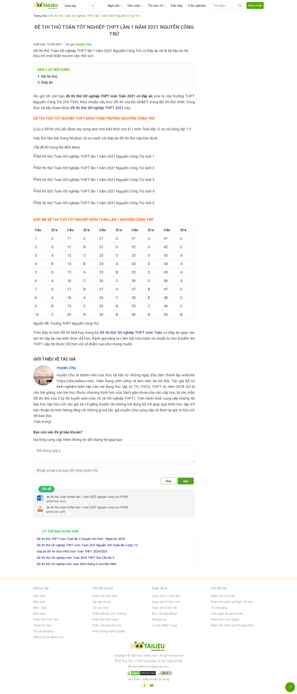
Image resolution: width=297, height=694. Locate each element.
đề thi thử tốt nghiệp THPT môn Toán (131, 332)
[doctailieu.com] (148, 647)
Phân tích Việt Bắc (105, 596)
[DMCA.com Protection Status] (141, 674)
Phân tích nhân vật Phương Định (232, 625)
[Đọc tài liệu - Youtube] (152, 685)
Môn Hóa (39, 613)
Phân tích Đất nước (106, 619)
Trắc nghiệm (197, 5)
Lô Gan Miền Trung (164, 625)
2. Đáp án (45, 82)
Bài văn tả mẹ (102, 602)
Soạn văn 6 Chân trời (166, 602)
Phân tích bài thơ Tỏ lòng (109, 613)
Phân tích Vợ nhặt (223, 596)
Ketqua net (159, 619)
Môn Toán (40, 608)
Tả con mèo (101, 608)
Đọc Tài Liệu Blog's (164, 613)
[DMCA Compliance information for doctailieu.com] (164, 674)
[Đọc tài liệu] (144, 685)
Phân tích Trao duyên (225, 619)
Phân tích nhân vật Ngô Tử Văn (232, 602)
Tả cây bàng (219, 608)
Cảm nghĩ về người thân (227, 613)
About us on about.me (48, 637)
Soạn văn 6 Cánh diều (166, 596)
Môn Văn (39, 596)
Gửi (185, 481)
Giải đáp (177, 5)
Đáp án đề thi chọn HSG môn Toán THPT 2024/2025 (72, 551)
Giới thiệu (134, 679)
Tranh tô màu (42, 625)
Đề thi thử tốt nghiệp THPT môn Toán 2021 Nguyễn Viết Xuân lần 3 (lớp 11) (87, 545)
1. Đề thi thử (47, 76)
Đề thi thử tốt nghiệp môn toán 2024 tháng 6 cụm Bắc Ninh (76, 564)
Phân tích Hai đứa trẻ (107, 625)
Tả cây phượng (43, 631)
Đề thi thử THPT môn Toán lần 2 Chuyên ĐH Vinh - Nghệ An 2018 (81, 539)
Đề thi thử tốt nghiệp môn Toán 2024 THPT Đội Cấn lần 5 (75, 558)
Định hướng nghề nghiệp (109, 631)
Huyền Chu (66, 367)
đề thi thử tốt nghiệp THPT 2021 (97, 108)
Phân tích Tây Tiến (45, 619)
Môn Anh (39, 602)
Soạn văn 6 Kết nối (164, 608)
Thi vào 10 (155, 5)
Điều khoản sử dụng (156, 679)
